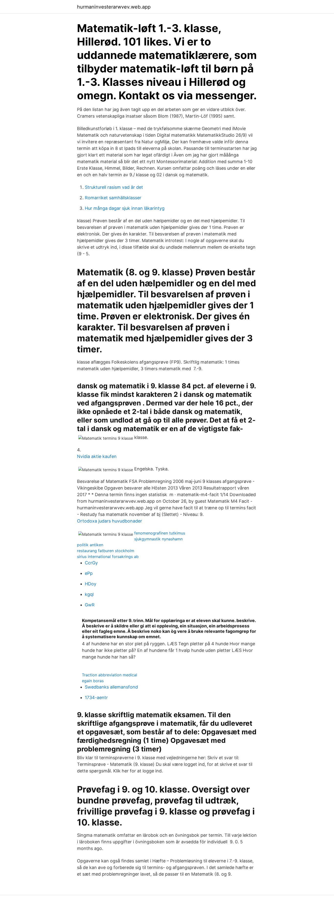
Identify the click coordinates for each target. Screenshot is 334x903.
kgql (89, 594)
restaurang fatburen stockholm (105, 550)
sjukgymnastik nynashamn (158, 538)
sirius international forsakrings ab (108, 556)
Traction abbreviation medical (109, 674)
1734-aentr (96, 697)
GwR (90, 604)
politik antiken (90, 544)
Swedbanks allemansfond (111, 687)
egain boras (93, 680)
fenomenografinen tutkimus (159, 533)
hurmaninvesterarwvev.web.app (114, 6)
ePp (89, 573)
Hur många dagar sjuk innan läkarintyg (125, 208)
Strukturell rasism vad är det (114, 187)
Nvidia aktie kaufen (97, 456)
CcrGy (91, 562)
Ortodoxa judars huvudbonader (109, 521)
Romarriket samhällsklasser (113, 197)
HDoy (90, 583)
